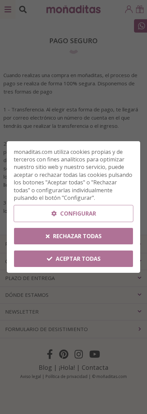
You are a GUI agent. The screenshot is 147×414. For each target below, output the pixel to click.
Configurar (77, 213)
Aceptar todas (77, 259)
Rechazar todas (77, 236)
